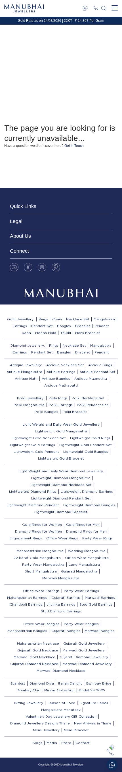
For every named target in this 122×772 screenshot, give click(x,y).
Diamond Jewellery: (27, 345)
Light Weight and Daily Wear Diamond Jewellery (61, 471)
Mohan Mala (45, 333)
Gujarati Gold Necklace (37, 650)
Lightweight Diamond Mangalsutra (61, 478)
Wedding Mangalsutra (87, 551)
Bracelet (82, 326)
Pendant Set (42, 326)
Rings (43, 319)
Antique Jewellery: (26, 365)
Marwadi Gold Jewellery (83, 650)
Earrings (20, 326)
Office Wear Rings (62, 538)
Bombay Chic (28, 690)
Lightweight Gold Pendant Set (85, 445)
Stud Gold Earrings (95, 604)
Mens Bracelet (87, 333)
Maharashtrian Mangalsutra (40, 551)
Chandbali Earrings (26, 604)
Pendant (101, 326)
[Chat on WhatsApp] (112, 765)
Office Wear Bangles (41, 624)
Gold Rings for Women (42, 524)
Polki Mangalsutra (29, 405)
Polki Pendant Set (92, 405)
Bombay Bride (99, 683)
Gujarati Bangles (65, 631)
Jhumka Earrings (61, 604)
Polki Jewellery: (30, 398)
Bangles (64, 326)
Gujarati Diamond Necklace (34, 664)
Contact (82, 743)
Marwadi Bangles (99, 631)
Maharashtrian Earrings (27, 597)
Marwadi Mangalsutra (60, 578)
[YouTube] (14, 267)
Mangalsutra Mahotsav (61, 709)
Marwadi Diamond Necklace (61, 670)
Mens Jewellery (46, 730)
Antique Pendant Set (97, 372)
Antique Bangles (56, 378)
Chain (57, 319)
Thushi (65, 333)
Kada (26, 333)
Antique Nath (26, 378)
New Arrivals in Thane (93, 723)
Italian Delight (70, 683)
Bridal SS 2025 (92, 690)
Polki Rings (58, 398)
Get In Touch (74, 146)
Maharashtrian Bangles (27, 631)
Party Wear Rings (97, 538)
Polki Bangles (46, 411)
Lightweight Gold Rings (90, 438)
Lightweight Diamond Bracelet (60, 512)
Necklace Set (77, 319)
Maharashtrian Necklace (38, 643)
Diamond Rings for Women (38, 531)
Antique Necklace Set (65, 365)
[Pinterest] (56, 267)
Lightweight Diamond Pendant (33, 505)
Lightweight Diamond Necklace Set (61, 485)
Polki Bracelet (74, 411)
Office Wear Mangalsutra (87, 558)
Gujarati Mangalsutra (79, 571)
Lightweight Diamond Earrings (87, 491)
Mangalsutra (104, 319)
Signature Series (93, 703)
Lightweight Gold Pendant (36, 451)
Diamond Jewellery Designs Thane (40, 723)
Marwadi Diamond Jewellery (87, 664)
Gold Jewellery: (20, 319)
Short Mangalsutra (41, 571)
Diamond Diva (42, 683)
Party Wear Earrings (81, 591)
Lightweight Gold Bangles (85, 451)
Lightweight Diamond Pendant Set (61, 498)
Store (66, 743)
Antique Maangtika (90, 378)
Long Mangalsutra (84, 564)
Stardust (17, 683)
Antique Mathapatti (61, 385)
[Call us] (95, 8)
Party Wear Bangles (81, 624)
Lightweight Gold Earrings (32, 445)
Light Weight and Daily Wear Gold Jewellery (61, 424)
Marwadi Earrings (100, 597)
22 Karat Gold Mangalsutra (37, 558)
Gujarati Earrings (66, 597)
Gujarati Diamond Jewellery (84, 657)
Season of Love (61, 703)
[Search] (103, 8)
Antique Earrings (61, 372)
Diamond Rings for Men (86, 531)
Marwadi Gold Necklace (34, 657)
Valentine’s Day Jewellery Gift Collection (61, 716)
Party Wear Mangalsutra (43, 564)
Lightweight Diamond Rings (32, 491)
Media (52, 743)
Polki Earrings (61, 405)
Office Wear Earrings (41, 591)
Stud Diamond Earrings (61, 611)
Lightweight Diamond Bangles (89, 505)
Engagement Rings (25, 538)
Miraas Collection (59, 690)
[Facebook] (28, 267)
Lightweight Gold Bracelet (61, 458)
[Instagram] (42, 267)
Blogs (37, 743)
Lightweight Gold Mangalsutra (61, 431)
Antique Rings (100, 365)
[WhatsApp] (85, 8)
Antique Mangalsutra (24, 372)
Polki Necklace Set (88, 398)
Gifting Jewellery (28, 703)
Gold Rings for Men (83, 524)
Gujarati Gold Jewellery (84, 643)
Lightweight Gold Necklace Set (39, 438)
